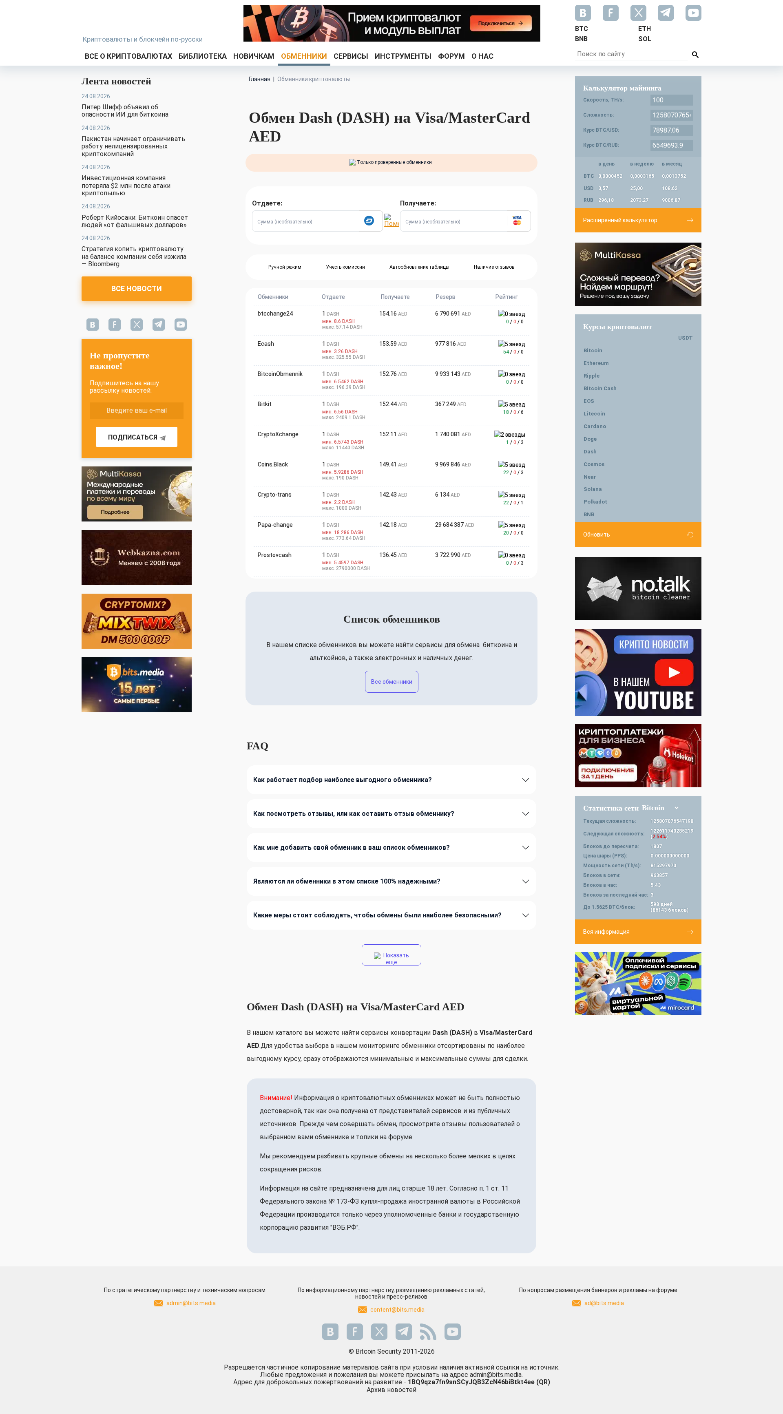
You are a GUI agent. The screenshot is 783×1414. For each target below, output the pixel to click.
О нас (482, 56)
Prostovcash (275, 555)
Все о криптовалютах (128, 56)
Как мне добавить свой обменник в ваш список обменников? (351, 847)
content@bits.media (397, 1309)
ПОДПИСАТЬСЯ (132, 437)
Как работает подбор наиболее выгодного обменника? (342, 780)
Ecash (266, 343)
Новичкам (253, 56)
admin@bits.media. (496, 1375)
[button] (370, 221)
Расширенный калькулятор (620, 220)
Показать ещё (395, 958)
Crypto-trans (275, 494)
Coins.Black (273, 464)
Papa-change (275, 524)
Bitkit (265, 404)
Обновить (596, 534)
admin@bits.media (191, 1303)
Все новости (136, 288)
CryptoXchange (278, 434)
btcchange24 (275, 313)
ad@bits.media (604, 1303)
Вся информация (606, 931)
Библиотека (203, 56)
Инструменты (403, 56)
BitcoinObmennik (280, 374)
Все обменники (391, 681)
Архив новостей (391, 1390)
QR (543, 1382)
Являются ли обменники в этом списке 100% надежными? (346, 881)
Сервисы (351, 56)
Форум (451, 56)
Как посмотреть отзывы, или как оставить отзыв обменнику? (353, 813)
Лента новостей (116, 81)
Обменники (304, 56)
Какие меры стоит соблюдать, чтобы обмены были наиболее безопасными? (377, 915)
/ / (515, 322)
